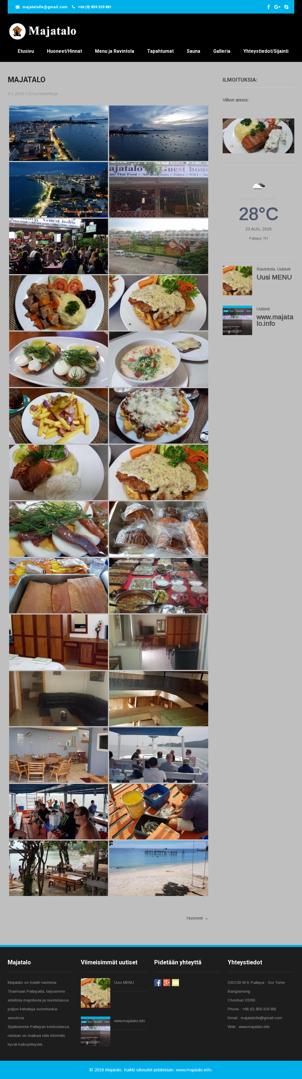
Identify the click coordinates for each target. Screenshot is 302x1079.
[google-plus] (277, 6)
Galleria (221, 51)
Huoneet (197, 917)
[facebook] (268, 6)
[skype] (286, 6)
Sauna (193, 51)
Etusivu (26, 51)
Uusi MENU (274, 277)
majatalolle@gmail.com (45, 7)
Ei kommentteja (43, 93)
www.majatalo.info (275, 320)
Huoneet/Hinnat (64, 51)
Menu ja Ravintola (114, 51)
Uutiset (283, 268)
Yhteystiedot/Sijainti (265, 51)
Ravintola (266, 268)
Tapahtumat (160, 51)
